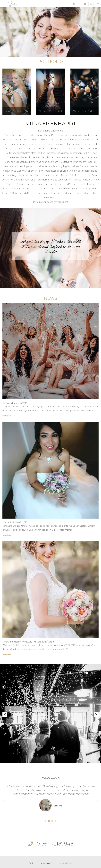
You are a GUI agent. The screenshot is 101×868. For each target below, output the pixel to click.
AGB (31, 863)
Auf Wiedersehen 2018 (14, 403)
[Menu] (97, 3)
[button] (45, 821)
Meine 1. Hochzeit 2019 (14, 522)
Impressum (46, 863)
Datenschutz (66, 863)
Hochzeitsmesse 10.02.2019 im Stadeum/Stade (28, 641)
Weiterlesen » (7, 416)
